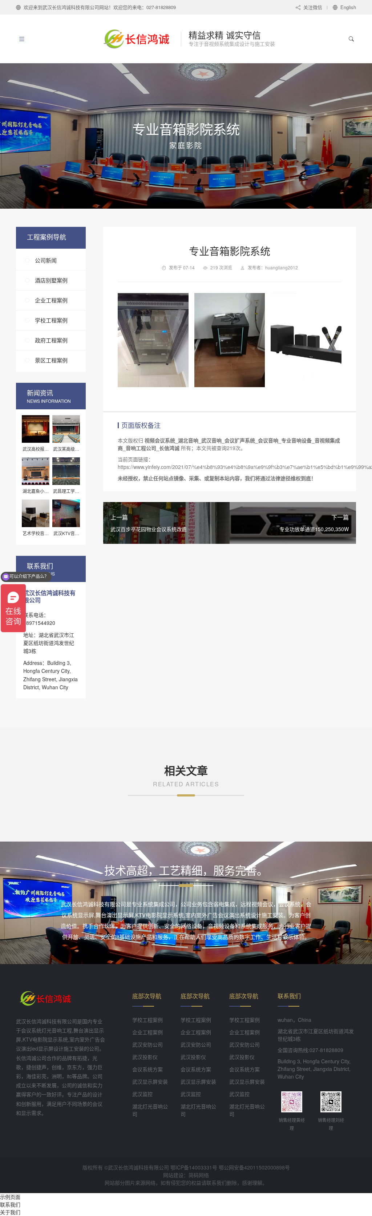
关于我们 (10, 1212)
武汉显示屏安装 (150, 1081)
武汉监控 (142, 1093)
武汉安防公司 (147, 1044)
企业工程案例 (51, 300)
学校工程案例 (51, 320)
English (348, 7)
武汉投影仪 (145, 1056)
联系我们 (10, 1204)
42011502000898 (264, 1167)
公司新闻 (46, 260)
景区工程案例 (51, 360)
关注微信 (312, 7)
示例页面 (10, 1196)
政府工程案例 (51, 340)
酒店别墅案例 (51, 280)
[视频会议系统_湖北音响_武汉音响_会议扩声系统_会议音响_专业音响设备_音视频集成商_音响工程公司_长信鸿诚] (140, 39)
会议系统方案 (147, 1069)
